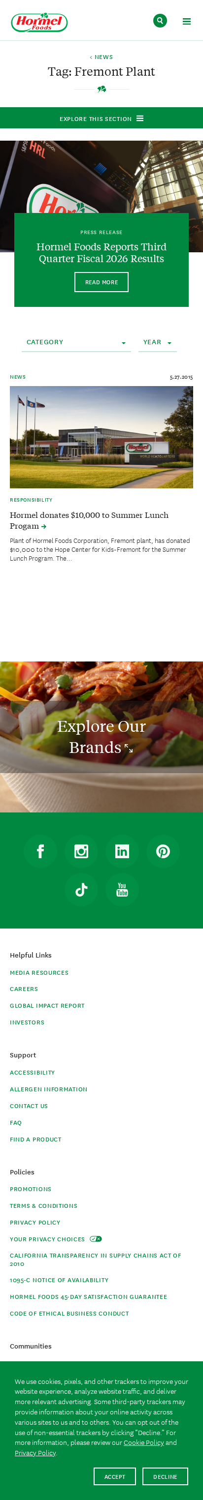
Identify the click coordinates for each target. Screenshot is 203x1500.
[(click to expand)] (186, 23)
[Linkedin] (122, 851)
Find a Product (36, 1138)
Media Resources (39, 972)
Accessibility (32, 1072)
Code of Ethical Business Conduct (69, 1313)
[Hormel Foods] (39, 22)
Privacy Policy (35, 1222)
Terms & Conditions (44, 1205)
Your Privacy (48, 1238)
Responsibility (31, 499)
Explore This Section (96, 118)
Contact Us (29, 1105)
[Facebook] (40, 851)
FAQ (16, 1122)
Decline (165, 1476)
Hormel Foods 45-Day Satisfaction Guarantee (88, 1296)
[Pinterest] (163, 851)
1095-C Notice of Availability (59, 1279)
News (18, 376)
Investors (27, 1021)
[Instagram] (81, 851)
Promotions (31, 1188)
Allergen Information (49, 1088)
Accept (115, 1476)
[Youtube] (122, 889)
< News (101, 57)
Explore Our (101, 736)
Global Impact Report (47, 1005)
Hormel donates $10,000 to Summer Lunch (89, 520)
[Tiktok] (81, 889)
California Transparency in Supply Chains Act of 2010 (95, 1259)
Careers (24, 988)
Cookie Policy (144, 1442)
